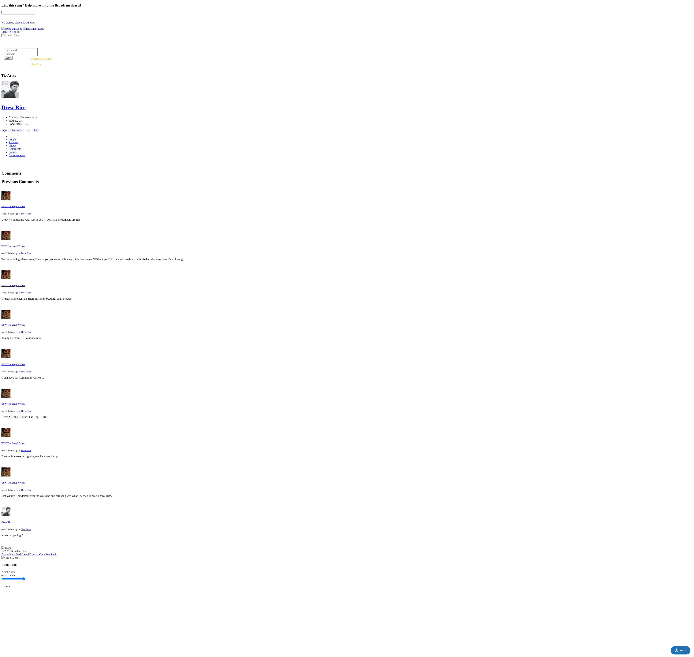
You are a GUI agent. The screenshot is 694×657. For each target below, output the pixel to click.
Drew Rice (26, 213)
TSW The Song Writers (13, 206)
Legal (25, 554)
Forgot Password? (41, 58)
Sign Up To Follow (12, 130)
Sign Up (36, 64)
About (5, 554)
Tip (28, 130)
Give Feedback (48, 554)
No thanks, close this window (18, 22)
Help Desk (15, 554)
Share (36, 130)
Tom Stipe (26, 529)
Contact (34, 554)
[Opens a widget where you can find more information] (680, 650)
